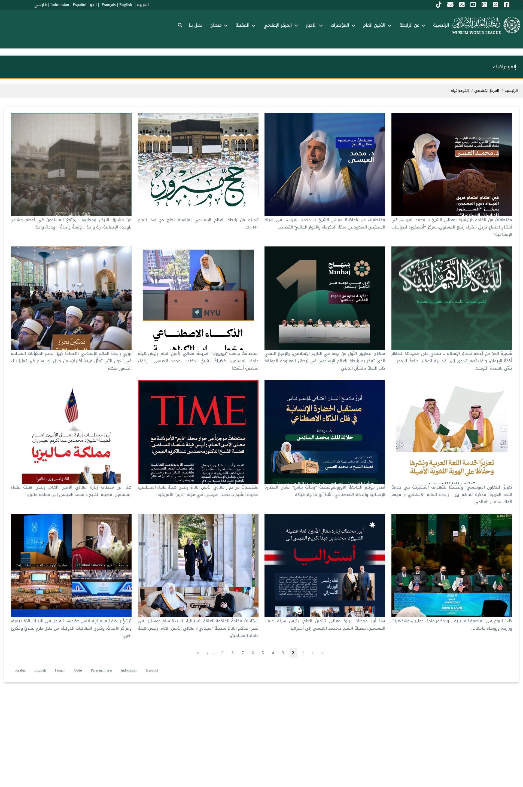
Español (79, 4)
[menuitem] (180, 25)
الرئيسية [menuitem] (441, 25)
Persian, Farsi (101, 670)
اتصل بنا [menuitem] (196, 25)
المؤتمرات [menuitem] (340, 25)
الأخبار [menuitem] (311, 25)
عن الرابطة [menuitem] (409, 25)
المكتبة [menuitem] (243, 25)
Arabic (20, 670)
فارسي (40, 4)
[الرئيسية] (486, 25)
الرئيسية (511, 90)
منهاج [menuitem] (216, 25)
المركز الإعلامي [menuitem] (277, 25)
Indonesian (59, 4)
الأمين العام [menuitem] (374, 25)
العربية (143, 4)
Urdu (78, 670)
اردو (93, 4)
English (40, 670)
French (60, 670)
